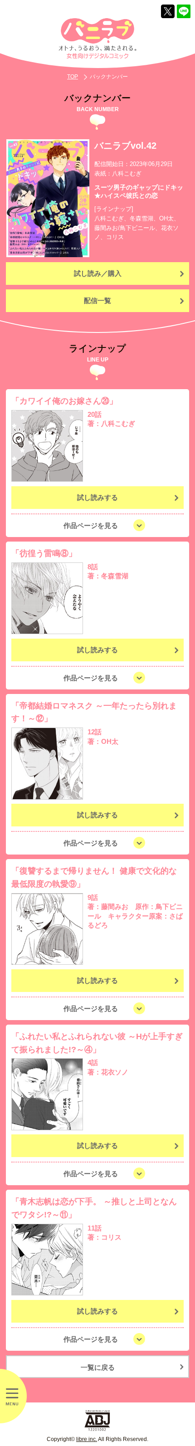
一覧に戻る (98, 1367)
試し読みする (97, 497)
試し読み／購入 (98, 273)
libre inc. (86, 1439)
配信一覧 (97, 300)
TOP (72, 76)
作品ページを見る (90, 525)
